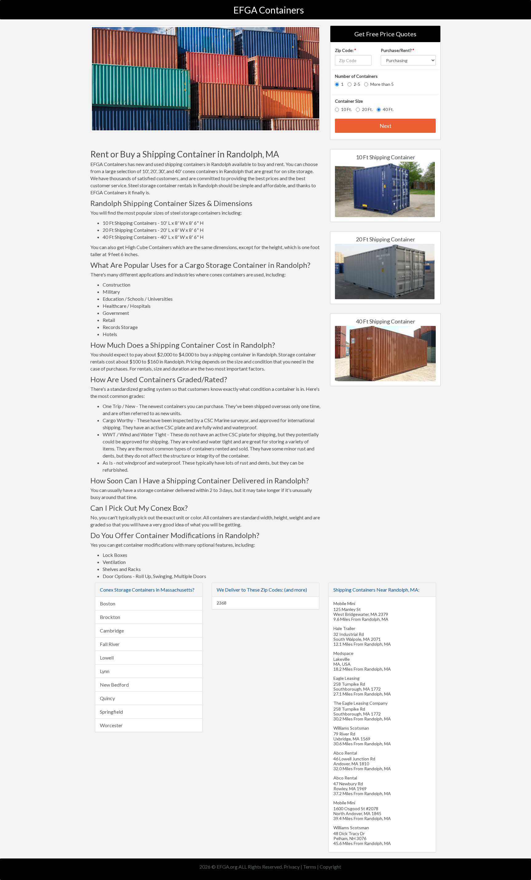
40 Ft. (388, 109)
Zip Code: (345, 50)
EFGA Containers (268, 9)
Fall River (110, 644)
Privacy (292, 867)
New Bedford (114, 685)
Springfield (111, 712)
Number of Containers (356, 76)
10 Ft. (346, 109)
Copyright (330, 867)
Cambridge (112, 630)
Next (385, 125)
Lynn (104, 671)
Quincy (107, 698)
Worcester (111, 725)
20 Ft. (367, 109)
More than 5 (382, 84)
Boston (107, 603)
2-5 (357, 84)
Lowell (107, 657)
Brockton (110, 617)
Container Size (349, 101)
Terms (309, 867)
